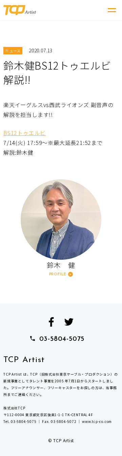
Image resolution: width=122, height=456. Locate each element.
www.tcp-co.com (97, 421)
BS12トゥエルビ (24, 133)
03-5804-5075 (62, 339)
